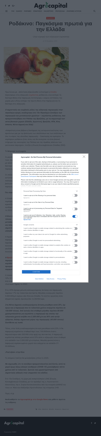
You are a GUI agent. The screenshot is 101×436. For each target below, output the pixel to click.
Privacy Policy (61, 279)
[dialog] (50, 218)
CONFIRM (36, 272)
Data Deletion (39, 279)
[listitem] (50, 191)
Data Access (50, 279)
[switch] (75, 195)
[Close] (85, 157)
